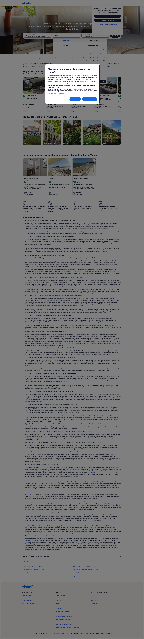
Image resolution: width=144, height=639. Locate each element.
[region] (73, 84)
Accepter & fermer (89, 99)
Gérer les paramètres (55, 99)
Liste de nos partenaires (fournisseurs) (57, 93)
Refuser (75, 99)
